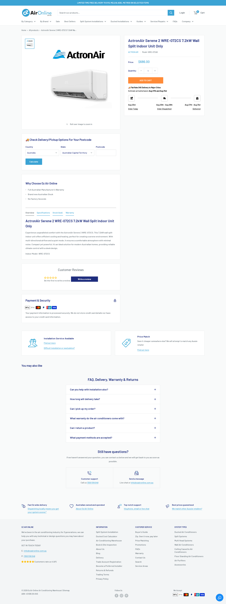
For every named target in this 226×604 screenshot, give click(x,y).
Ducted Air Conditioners (185, 532)
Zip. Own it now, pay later (146, 536)
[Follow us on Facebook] (116, 595)
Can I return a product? (82, 427)
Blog (98, 553)
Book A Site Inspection (106, 544)
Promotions (140, 544)
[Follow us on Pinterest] (126, 595)
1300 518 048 (92, 482)
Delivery (100, 557)
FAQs (175, 21)
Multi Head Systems (183, 540)
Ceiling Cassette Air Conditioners (183, 550)
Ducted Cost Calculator (106, 536)
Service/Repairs (157, 21)
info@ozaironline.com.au (142, 482)
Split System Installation (107, 532)
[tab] (30, 213)
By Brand (44, 21)
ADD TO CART (146, 80)
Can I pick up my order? (82, 408)
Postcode (100, 147)
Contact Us (140, 557)
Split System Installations (91, 21)
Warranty (139, 553)
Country (29, 147)
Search (138, 561)
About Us (100, 549)
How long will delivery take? (85, 399)
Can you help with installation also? (89, 389)
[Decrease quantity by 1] (141, 70)
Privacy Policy (102, 579)
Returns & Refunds (105, 570)
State (63, 147)
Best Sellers (69, 21)
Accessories (180, 564)
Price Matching (142, 540)
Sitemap (66, 590)
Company (186, 21)
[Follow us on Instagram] (121, 595)
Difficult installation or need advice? (59, 348)
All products (34, 30)
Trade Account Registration (108, 561)
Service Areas (141, 566)
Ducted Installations (120, 21)
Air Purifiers (179, 560)
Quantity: (132, 70)
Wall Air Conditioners (184, 544)
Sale (58, 21)
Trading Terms (102, 574)
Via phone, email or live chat (136, 508)
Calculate (33, 161)
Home (23, 30)
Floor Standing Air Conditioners (188, 556)
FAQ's (137, 549)
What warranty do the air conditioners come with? (97, 418)
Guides (140, 21)
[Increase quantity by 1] (155, 70)
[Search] (171, 13)
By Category (27, 21)
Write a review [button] (84, 279)
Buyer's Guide (141, 532)
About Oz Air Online (84, 508)
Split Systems (180, 536)
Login (182, 12)
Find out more (50, 343)
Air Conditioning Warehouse (109, 540)
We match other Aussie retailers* (187, 508)
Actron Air (133, 52)
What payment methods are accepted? (91, 437)
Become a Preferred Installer (109, 566)
